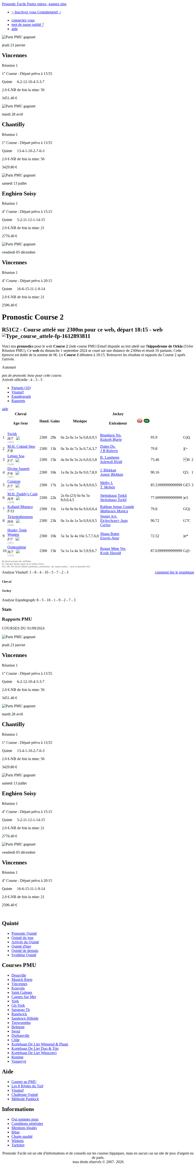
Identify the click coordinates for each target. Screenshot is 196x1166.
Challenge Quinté (24, 1095)
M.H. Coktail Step (21, 446)
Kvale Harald (110, 553)
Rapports (18, 401)
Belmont (17, 1027)
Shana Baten (109, 534)
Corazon (13, 481)
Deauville (18, 975)
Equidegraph (21, 396)
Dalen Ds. (107, 446)
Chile (15, 1040)
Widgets (17, 1141)
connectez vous (23, 20)
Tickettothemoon (20, 517)
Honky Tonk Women (17, 532)
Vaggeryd (18, 1061)
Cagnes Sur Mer (23, 997)
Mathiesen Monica (114, 511)
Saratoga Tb (20, 1010)
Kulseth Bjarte (111, 439)
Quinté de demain (24, 951)
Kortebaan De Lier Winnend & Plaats (39, 1044)
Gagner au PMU (24, 1082)
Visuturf (17, 392)
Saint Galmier (21, 992)
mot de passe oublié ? (27, 24)
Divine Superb (18, 469)
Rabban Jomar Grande (117, 507)
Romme (17, 1057)
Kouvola (18, 988)
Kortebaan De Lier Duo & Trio (35, 1048)
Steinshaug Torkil (113, 495)
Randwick (19, 1014)
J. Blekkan (108, 470)
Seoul (15, 1031)
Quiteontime (16, 547)
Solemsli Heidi (111, 462)
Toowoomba (21, 1023)
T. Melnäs (107, 487)
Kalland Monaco (20, 507)
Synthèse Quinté (23, 955)
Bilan (15, 1132)
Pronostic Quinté (24, 933)
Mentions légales (24, 1128)
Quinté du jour (22, 938)
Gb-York (18, 1005)
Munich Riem (21, 980)
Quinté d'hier (21, 946)
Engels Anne (109, 538)
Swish (12, 434)
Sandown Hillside (24, 1018)
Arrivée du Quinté (25, 942)
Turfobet (17, 1145)
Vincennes (19, 984)
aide (14, 29)
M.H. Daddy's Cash (22, 494)
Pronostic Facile (34, 4)
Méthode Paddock (25, 1099)
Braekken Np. (110, 435)
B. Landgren (109, 457)
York (15, 1001)
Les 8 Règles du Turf (27, 1086)
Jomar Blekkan (111, 474)
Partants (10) (21, 388)
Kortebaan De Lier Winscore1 (34, 1053)
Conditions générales (27, 1124)
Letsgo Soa (15, 456)
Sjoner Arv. (108, 516)
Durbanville (20, 1035)
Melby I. (106, 483)
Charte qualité (22, 1136)
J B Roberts (109, 451)
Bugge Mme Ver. (113, 549)
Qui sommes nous (24, 1119)
